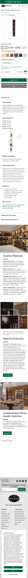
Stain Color (8, 51)
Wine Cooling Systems (20, 518)
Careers (3, 524)
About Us (3, 512)
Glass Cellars (18, 522)
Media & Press (4, 526)
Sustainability (4, 520)
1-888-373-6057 (17, 2)
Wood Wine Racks (19, 512)
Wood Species (6, 44)
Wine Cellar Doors (19, 520)
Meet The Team (5, 522)
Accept (13, 567)
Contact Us (4, 528)
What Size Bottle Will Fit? (9, 220)
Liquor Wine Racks (19, 516)
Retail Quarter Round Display (9, 464)
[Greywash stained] (15, 459)
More (16, 524)
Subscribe (5, 485)
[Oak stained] (5, 459)
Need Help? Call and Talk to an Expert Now (14, 85)
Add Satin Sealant (7, 63)
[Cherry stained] (8, 459)
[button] (19, 6)
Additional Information (8, 215)
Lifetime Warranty (5, 518)
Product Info (5, 97)
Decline (13, 571)
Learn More (7, 375)
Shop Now (7, 433)
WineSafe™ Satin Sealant (7, 59)
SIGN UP (22, 489)
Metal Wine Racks (19, 514)
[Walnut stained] (10, 459)
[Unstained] (3, 459)
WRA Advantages (5, 514)
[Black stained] (13, 459)
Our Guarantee (5, 516)
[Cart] (22, 6)
